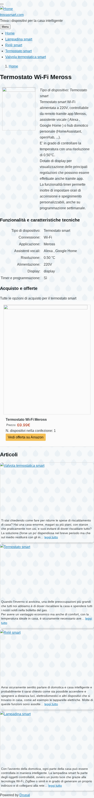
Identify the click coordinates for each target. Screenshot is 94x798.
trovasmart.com (12, 15)
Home (13, 66)
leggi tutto (51, 537)
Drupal (24, 795)
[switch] (1, 4)
